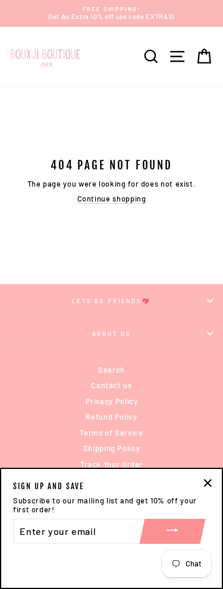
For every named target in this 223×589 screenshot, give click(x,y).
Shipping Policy (111, 448)
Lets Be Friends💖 (111, 300)
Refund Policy (111, 416)
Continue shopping (111, 198)
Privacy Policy (112, 401)
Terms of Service (111, 432)
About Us (111, 333)
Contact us (111, 385)
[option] (111, 13)
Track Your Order (111, 464)
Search (111, 369)
